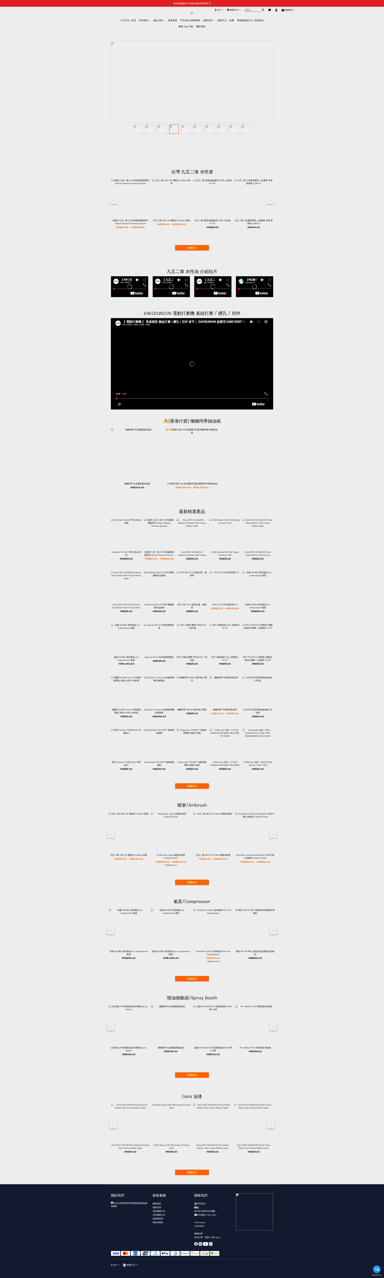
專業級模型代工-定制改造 (250, 20)
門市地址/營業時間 (190, 20)
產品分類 (158, 20)
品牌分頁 (207, 20)
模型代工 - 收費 (226, 20)
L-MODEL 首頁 (128, 20)
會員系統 (172, 20)
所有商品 (143, 20)
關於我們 (201, 26)
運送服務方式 (159, 1211)
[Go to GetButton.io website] (377, 1275)
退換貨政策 (158, 1218)
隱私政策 (157, 1207)
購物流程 (157, 1203)
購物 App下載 (186, 26)
